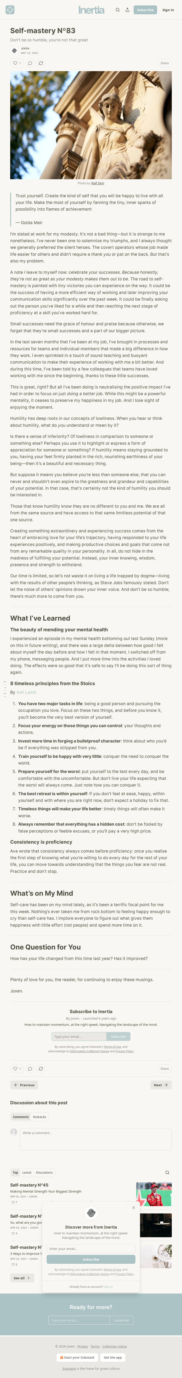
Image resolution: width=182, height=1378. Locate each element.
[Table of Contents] (5, 689)
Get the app (113, 1357)
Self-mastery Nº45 (29, 1185)
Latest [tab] (27, 1173)
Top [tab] (15, 1173)
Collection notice (114, 1346)
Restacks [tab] (39, 1117)
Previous (27, 1085)
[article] (91, 1194)
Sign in (168, 10)
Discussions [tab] (44, 1173)
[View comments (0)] (30, 63)
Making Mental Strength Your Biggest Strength (45, 1191)
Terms (95, 1346)
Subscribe (145, 10)
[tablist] (29, 1116)
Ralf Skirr (97, 183)
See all (19, 1278)
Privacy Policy (124, 1274)
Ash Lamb (26, 692)
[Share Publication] (127, 9)
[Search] (117, 9)
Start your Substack (79, 1357)
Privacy (82, 1346)
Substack (69, 1368)
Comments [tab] (21, 1117)
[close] (133, 1207)
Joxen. (25, 48)
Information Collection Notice (89, 1274)
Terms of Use (112, 1269)
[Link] (4, 618)
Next (158, 1085)
